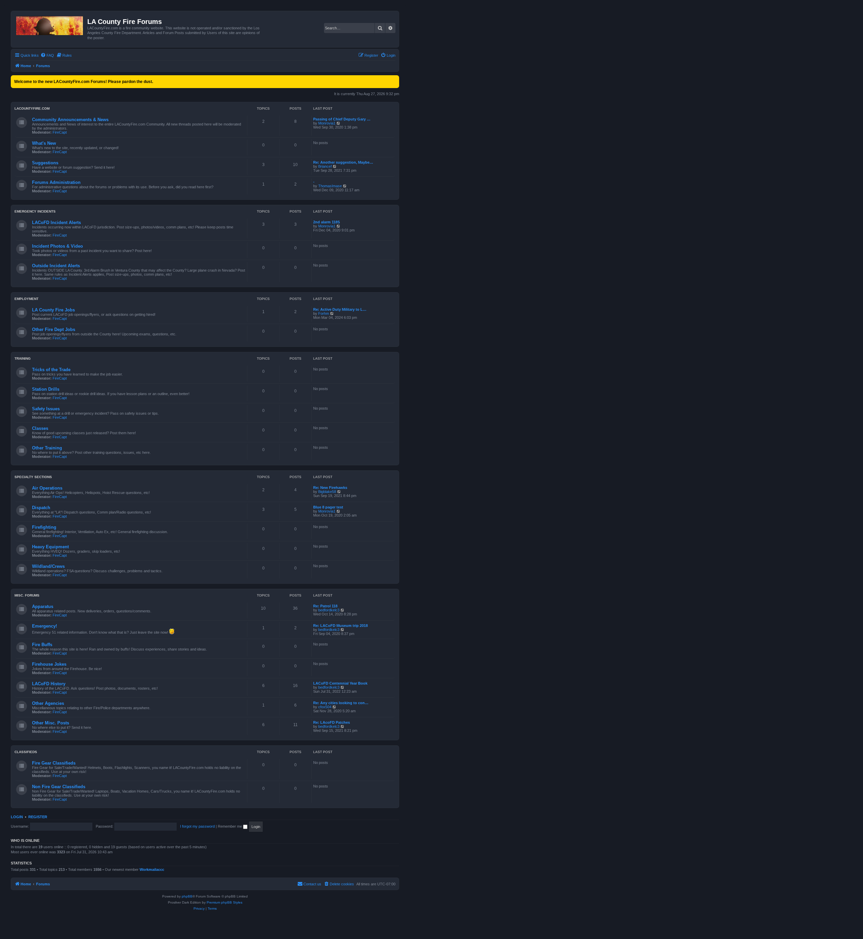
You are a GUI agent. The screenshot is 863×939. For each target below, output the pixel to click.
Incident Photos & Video (57, 246)
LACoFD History (48, 683)
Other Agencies (48, 703)
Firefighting (44, 527)
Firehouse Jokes (49, 664)
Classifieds (25, 752)
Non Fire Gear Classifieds (58, 786)
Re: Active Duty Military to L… (339, 309)
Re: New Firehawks (330, 488)
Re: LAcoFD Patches (331, 722)
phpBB (187, 896)
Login (17, 817)
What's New (44, 143)
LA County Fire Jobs (53, 309)
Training (22, 358)
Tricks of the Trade (51, 369)
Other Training (47, 447)
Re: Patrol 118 (325, 606)
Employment (26, 299)
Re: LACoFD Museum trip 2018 (340, 626)
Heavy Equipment (50, 546)
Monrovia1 (326, 123)
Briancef (325, 166)
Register (37, 817)
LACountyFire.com (32, 108)
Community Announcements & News (70, 119)
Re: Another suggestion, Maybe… (343, 162)
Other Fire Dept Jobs (53, 329)
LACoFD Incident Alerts (56, 222)
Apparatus (42, 606)
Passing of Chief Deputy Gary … (341, 119)
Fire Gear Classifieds (54, 763)
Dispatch (41, 507)
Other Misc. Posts (50, 722)
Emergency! (44, 626)
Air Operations (47, 488)
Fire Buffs (42, 644)
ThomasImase (330, 186)
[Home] (50, 24)
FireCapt (60, 132)
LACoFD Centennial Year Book (340, 683)
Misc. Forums (26, 595)
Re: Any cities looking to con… (340, 703)
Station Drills (45, 389)
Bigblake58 (327, 492)
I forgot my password (197, 826)
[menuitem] (47, 55)
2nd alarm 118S (326, 222)
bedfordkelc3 (328, 610)
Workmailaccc (152, 869)
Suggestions (45, 162)
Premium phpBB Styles (224, 902)
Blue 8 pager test (328, 507)
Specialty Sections (33, 477)
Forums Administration (56, 182)
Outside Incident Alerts (56, 265)
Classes (40, 428)
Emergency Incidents (35, 211)
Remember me (230, 826)
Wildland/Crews (48, 566)
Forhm (323, 313)
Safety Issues (46, 408)
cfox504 (324, 707)
